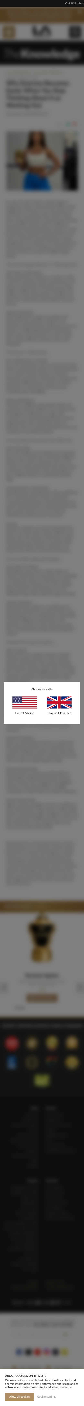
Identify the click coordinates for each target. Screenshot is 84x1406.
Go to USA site (24, 713)
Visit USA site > (74, 3)
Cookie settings (46, 1396)
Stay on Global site (59, 713)
